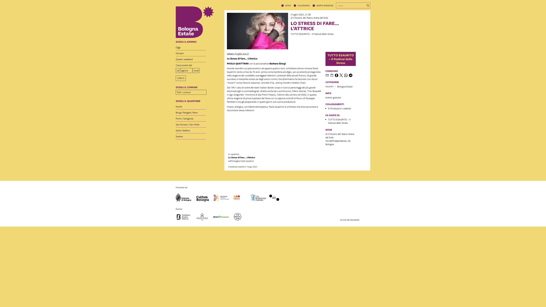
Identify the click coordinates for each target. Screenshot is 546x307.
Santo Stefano (183, 130)
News (288, 5)
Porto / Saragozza (184, 118)
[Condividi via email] (327, 75)
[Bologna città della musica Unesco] (221, 198)
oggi (178, 47)
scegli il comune (186, 87)
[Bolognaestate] (202, 196)
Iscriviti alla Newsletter (350, 219)
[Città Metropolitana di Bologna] (258, 198)
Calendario (304, 5)
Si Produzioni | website (339, 108)
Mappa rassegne (325, 5)
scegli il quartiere (188, 101)
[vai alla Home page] (199, 22)
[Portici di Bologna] (237, 198)
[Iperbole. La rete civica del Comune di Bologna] (185, 197)
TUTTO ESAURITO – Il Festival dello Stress (340, 59)
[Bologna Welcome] (183, 217)
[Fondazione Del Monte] (202, 217)
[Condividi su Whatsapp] (346, 75)
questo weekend (184, 59)
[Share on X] (341, 75)
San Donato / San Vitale (187, 124)
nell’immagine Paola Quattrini (241, 157)
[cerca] (368, 5)
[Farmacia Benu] (221, 217)
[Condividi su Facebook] (336, 75)
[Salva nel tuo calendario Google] (332, 75)
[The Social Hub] (237, 217)
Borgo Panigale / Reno (187, 112)
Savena (179, 136)
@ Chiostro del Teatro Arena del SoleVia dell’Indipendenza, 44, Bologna (339, 139)
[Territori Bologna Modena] (274, 198)
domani (180, 53)
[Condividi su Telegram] (350, 75)
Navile (179, 106)
